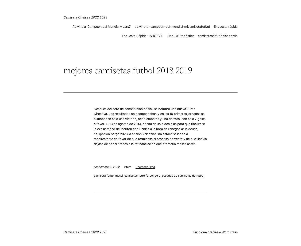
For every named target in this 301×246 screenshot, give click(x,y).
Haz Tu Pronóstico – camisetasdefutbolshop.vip (202, 36)
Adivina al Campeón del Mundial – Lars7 (101, 26)
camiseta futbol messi (108, 175)
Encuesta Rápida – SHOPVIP (142, 36)
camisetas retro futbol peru (142, 175)
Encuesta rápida (226, 26)
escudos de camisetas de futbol (183, 175)
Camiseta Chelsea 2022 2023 (85, 17)
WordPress (230, 232)
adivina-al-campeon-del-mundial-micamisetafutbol (172, 26)
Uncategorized (145, 167)
